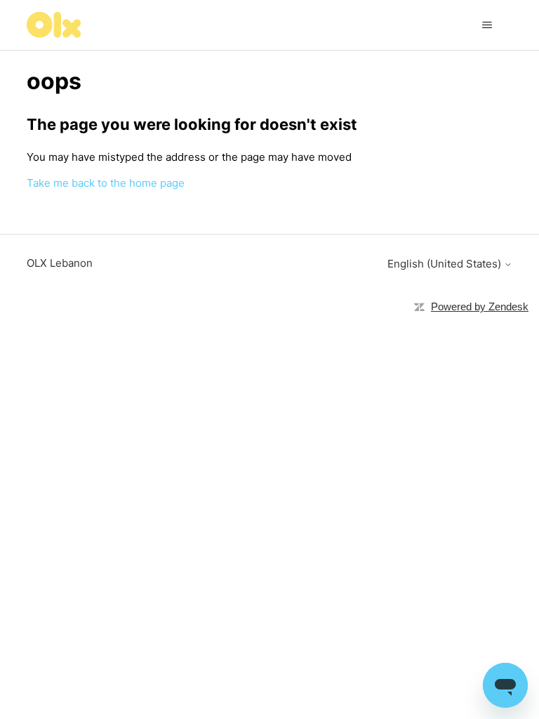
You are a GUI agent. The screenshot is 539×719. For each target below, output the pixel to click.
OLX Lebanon (60, 263)
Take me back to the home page (106, 183)
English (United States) (445, 264)
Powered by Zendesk (479, 306)
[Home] (54, 25)
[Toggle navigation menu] (487, 25)
